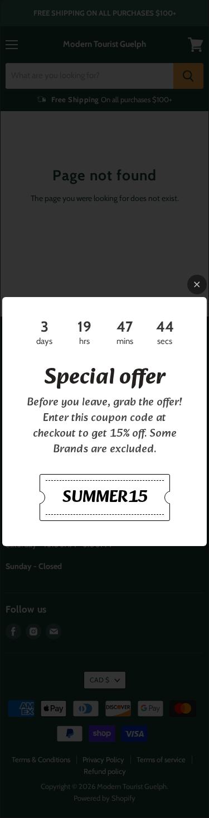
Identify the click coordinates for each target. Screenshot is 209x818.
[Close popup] (197, 284)
